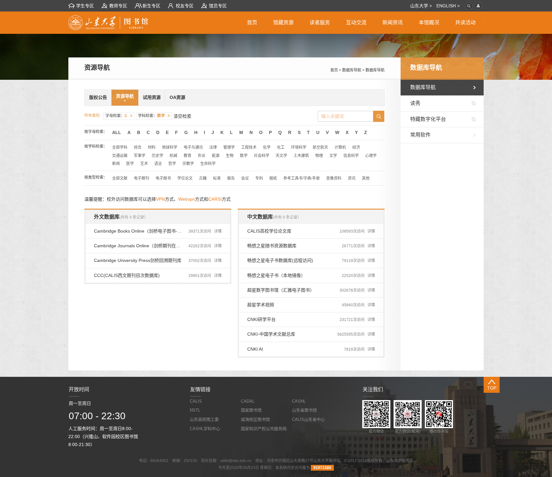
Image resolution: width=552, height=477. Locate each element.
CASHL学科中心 (205, 428)
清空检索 (182, 116)
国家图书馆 (251, 410)
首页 (334, 70)
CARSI (215, 199)
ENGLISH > (448, 5)
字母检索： (119, 116)
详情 (218, 231)
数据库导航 (351, 70)
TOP (491, 388)
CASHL (299, 401)
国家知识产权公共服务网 (264, 428)
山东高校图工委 (204, 419)
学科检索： (154, 116)
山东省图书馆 (304, 410)
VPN (160, 199)
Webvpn (186, 199)
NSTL (195, 410)
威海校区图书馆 (255, 419)
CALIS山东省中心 (308, 419)
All (116, 132)
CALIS (196, 401)
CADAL (248, 401)
